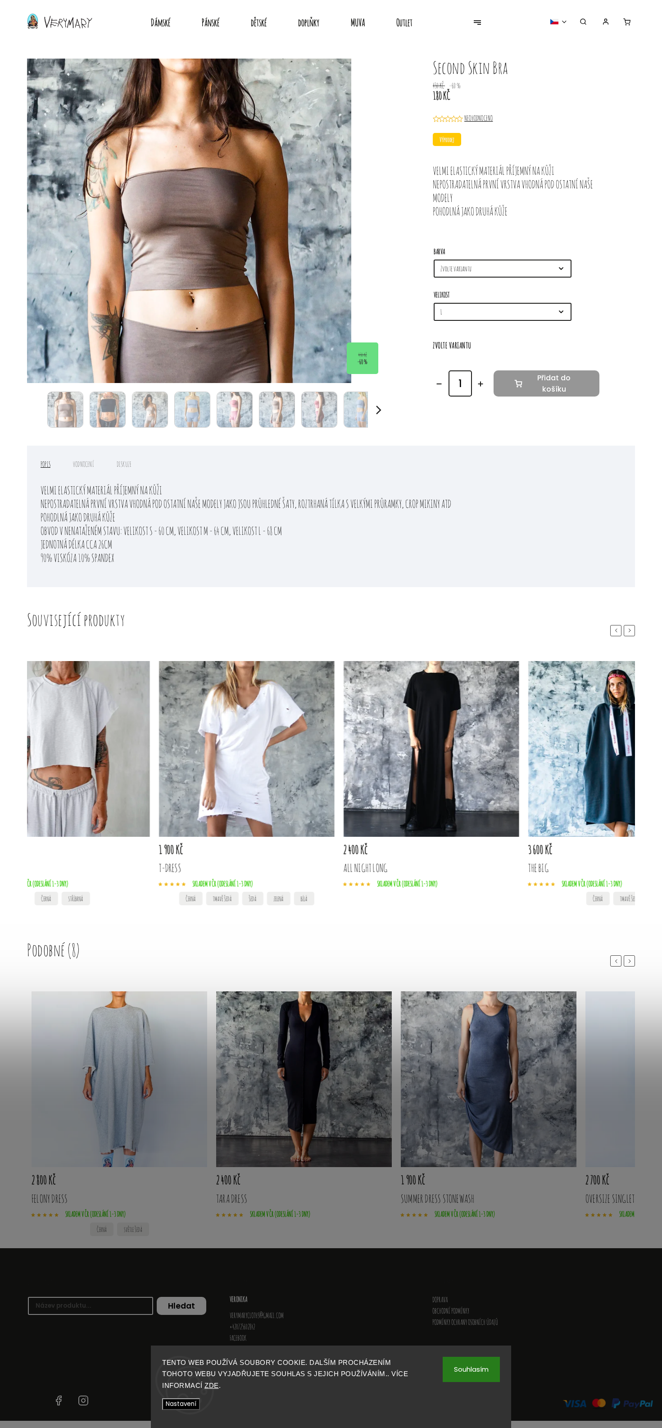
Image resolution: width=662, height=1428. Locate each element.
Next (631, 630)
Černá (119, 898)
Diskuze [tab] (124, 464)
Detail (60, 851)
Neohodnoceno (478, 118)
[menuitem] (168, 23)
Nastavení (181, 1404)
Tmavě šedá (150, 898)
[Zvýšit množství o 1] (480, 384)
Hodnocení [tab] (83, 464)
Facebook (238, 1337)
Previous (617, 630)
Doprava (440, 1299)
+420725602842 (242, 1326)
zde (211, 1385)
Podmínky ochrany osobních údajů (465, 1322)
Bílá (232, 898)
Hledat (181, 1305)
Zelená (207, 898)
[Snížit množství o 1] (439, 384)
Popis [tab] (45, 464)
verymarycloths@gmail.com (257, 1315)
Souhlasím (471, 1369)
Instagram (83, 1400)
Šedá (181, 898)
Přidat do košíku (554, 383)
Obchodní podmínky (450, 1310)
